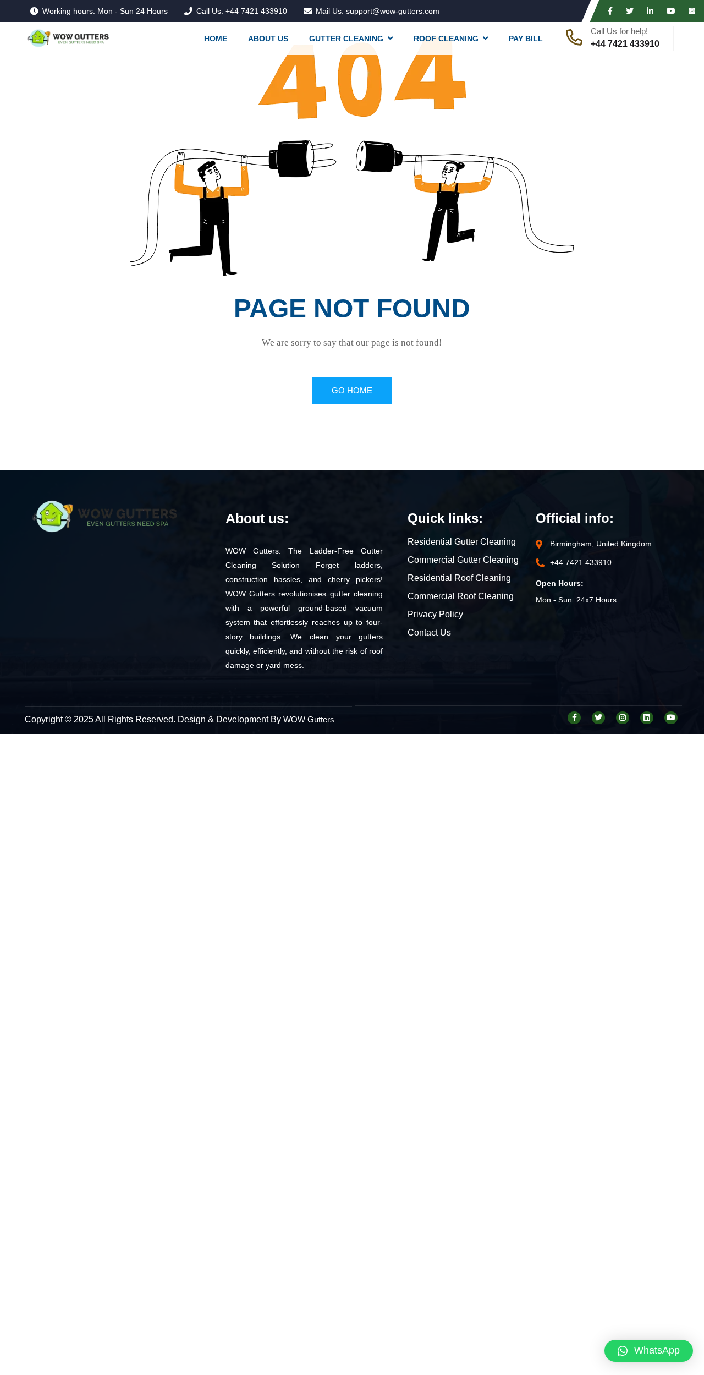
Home (215, 38)
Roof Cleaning (446, 38)
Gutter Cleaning (346, 38)
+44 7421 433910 (256, 11)
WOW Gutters (308, 719)
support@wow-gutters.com (392, 11)
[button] (648, 1351)
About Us (268, 38)
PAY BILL (526, 38)
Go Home (352, 390)
